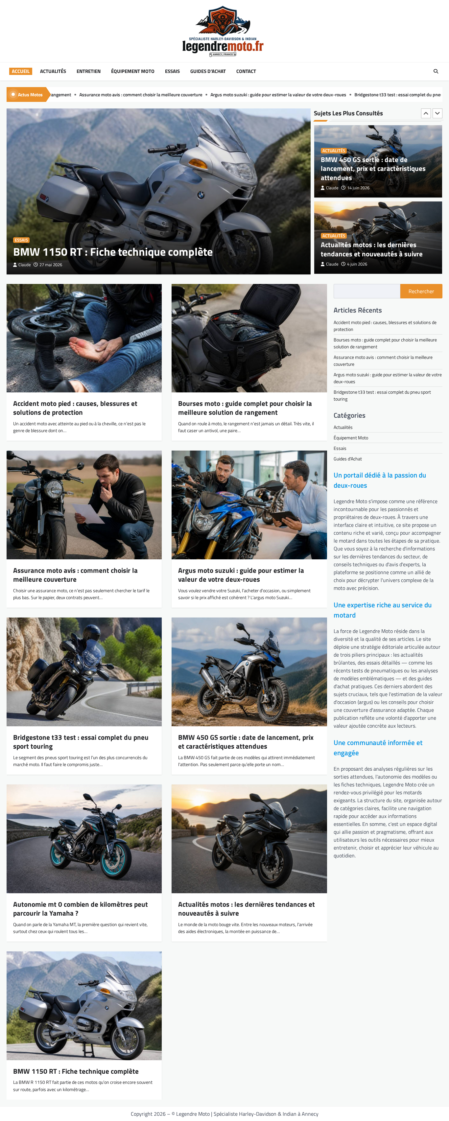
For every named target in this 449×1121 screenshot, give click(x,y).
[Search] (436, 71)
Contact (246, 71)
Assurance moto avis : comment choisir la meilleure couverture (75, 574)
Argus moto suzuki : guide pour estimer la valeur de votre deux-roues (163, 94)
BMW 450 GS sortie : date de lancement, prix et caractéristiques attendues (246, 741)
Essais (172, 71)
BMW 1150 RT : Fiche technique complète (113, 251)
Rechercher (421, 291)
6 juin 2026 (357, 264)
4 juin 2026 (357, 188)
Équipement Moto (132, 71)
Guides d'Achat (348, 458)
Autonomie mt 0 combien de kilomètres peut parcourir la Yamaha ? (378, 249)
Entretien (89, 71)
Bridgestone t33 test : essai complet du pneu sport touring (296, 94)
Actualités (53, 71)
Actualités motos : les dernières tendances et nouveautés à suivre (372, 172)
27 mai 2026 (50, 265)
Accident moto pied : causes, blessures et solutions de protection (75, 407)
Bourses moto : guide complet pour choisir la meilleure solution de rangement (245, 407)
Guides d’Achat (208, 71)
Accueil (21, 71)
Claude (24, 265)
